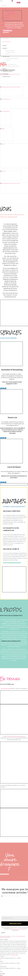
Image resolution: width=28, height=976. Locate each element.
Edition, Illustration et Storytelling (11, 58)
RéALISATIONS (6, 56)
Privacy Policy (14, 954)
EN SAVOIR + (3, 388)
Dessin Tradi (7, 60)
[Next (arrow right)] (1, 975)
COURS (4, 24)
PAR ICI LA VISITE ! (7, 30)
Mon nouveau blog (5, 688)
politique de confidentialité (17, 929)
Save (1, 971)
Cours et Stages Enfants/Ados (11, 64)
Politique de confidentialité (5, 937)
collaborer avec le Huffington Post (10, 641)
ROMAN (4, 68)
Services (5, 9)
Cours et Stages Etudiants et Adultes (12, 29)
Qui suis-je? (6, 32)
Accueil (5, 5)
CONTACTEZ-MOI (4, 874)
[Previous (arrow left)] (0, 975)
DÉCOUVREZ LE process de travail (12, 562)
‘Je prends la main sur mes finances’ (15, 736)
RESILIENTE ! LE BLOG (8, 34)
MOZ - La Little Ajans (21, 936)
